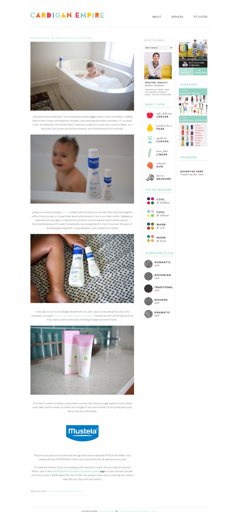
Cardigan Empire (67, 16)
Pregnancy (77, 491)
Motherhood (67, 491)
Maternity (57, 491)
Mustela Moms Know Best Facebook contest (76, 471)
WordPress (144, 511)
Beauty (50, 491)
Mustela (65, 212)
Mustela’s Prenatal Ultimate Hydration (72, 315)
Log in (154, 511)
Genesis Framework (127, 511)
